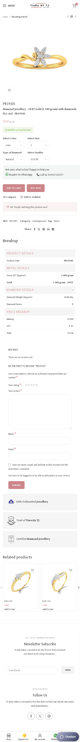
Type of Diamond (12, 152)
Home (5, 16)
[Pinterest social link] (43, 229)
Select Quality (35, 152)
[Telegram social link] (53, 229)
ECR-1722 (46, 601)
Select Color (10, 138)
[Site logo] (40, 5)
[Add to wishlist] (32, 570)
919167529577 (55, 175)
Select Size (33, 138)
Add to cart (14, 188)
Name (12, 434)
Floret (56, 221)
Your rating (14, 384)
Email (12, 449)
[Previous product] (68, 17)
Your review (15, 391)
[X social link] (38, 229)
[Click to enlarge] (9, 90)
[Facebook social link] (34, 229)
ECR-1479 (8, 601)
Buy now (36, 188)
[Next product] (75, 17)
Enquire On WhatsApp (20, 174)
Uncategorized (19, 16)
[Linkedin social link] (48, 229)
